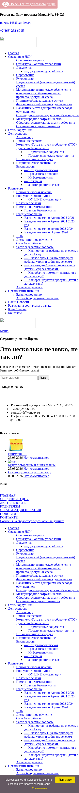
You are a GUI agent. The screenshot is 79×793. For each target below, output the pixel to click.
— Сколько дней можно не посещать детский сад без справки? (49, 267)
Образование (25, 75)
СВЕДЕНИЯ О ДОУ (14, 499)
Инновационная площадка (34, 159)
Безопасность (25, 166)
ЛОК (19, 236)
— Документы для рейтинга (43, 71)
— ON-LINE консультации (42, 199)
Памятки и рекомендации (34, 206)
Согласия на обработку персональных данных (32, 521)
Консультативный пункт (33, 195)
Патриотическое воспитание (36, 162)
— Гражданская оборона (41, 173)
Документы (24, 67)
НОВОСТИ (8, 513)
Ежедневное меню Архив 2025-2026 (49, 217)
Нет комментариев (36, 457)
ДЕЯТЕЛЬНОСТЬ (13, 502)
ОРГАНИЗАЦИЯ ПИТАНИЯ (20, 510)
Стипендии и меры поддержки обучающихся (47, 115)
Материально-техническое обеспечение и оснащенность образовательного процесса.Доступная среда (45, 93)
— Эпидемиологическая (41, 170)
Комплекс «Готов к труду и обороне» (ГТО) (46, 144)
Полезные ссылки (28, 203)
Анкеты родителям (29, 287)
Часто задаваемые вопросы (34, 247)
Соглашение (39, 788)
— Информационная (38, 177)
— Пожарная (33, 181)
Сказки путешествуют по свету (29, 472)
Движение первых (29, 141)
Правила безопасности (40, 210)
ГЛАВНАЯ (8, 495)
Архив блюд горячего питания (37, 298)
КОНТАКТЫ (9, 517)
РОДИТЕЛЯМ (10, 506)
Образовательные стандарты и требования (45, 122)
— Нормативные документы (44, 152)
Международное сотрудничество (39, 119)
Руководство (25, 78)
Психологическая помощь (34, 192)
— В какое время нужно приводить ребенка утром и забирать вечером (48, 259)
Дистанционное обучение (34, 239)
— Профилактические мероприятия (49, 155)
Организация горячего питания (38, 126)
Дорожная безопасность (32, 148)
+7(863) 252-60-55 (12, 30)
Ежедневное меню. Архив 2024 (46, 232)
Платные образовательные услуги (39, 100)
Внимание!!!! (17, 454)
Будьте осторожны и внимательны (32, 465)
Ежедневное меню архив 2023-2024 (49, 228)
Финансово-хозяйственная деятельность (44, 104)
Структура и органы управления (38, 64)
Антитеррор (24, 137)
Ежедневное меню (29, 214)
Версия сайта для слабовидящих (32, 4)
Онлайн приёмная (28, 243)
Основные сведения (30, 60)
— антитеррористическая (42, 184)
